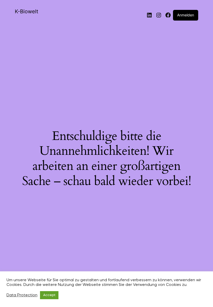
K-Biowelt (26, 11)
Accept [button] (49, 295)
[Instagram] (159, 15)
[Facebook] (168, 15)
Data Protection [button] (21, 295)
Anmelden (185, 15)
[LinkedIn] (149, 15)
